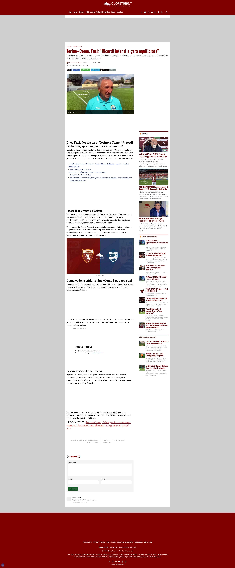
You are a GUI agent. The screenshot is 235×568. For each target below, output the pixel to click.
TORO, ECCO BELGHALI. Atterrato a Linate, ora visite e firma (157, 342)
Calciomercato (90, 12)
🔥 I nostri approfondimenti (148, 236)
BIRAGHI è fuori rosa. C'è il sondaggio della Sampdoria (154, 355)
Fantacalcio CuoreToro (103, 12)
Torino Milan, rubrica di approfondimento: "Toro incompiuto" (154, 311)
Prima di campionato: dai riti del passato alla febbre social (156, 299)
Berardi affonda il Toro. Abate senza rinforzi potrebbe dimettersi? (155, 267)
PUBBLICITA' (87, 542)
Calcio (113, 12)
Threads (105, 69)
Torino (75, 12)
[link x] (141, 12)
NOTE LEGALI (111, 542)
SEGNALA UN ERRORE (125, 542)
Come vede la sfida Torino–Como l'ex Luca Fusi (88, 172)
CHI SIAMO (148, 542)
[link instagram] (148, 12)
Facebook (76, 69)
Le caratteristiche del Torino (80, 175)
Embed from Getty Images (79, 328)
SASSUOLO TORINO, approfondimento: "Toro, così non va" (157, 243)
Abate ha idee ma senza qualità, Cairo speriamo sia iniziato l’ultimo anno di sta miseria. (157, 325)
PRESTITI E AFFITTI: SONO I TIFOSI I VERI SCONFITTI (157, 290)
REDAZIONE (138, 542)
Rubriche (81, 12)
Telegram (96, 69)
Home (70, 12)
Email (113, 69)
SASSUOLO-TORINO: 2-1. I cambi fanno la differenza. (156, 278)
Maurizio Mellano (75, 63)
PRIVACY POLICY (99, 542)
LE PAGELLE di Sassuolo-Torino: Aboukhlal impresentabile (156, 254)
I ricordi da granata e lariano (80, 169)
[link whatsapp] (155, 12)
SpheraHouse (120, 564)
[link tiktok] (158, 12)
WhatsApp (86, 69)
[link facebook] (145, 12)
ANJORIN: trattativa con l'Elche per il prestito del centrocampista (157, 367)
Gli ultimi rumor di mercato (147, 337)
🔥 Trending (143, 133)
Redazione (120, 12)
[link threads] (161, 12)
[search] (166, 12)
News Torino (77, 46)
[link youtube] (151, 12)
